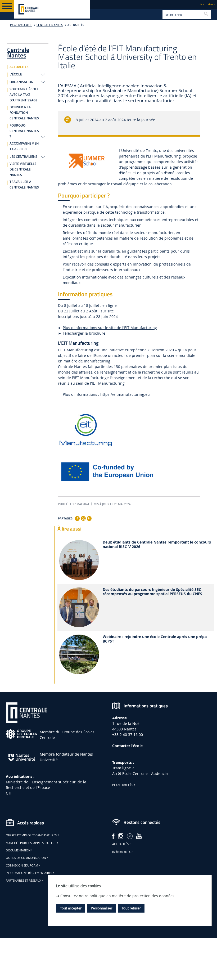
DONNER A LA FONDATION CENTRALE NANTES (24, 112)
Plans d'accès (122, 785)
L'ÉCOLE (16, 74)
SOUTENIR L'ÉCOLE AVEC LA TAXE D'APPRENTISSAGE (24, 94)
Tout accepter (71, 908)
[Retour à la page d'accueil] (52, 9)
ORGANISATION (21, 82)
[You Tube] (139, 835)
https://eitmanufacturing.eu (125, 394)
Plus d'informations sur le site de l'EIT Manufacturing (110, 327)
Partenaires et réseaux (23, 880)
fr (201, 4)
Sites (210, 4)
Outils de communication (26, 858)
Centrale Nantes (50, 25)
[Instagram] (121, 835)
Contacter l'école (127, 745)
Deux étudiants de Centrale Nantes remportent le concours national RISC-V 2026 (157, 544)
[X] (83, 518)
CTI (8, 793)
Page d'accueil (21, 25)
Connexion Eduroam (22, 865)
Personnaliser (101, 908)
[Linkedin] (89, 518)
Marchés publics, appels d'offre (31, 843)
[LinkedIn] (130, 835)
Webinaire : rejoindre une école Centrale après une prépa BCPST (155, 639)
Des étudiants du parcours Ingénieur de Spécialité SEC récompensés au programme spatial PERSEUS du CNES (152, 591)
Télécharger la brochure (84, 333)
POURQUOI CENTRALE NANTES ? (24, 131)
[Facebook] (77, 518)
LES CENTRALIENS (23, 157)
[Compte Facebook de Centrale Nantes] (113, 835)
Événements (121, 852)
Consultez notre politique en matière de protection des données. (117, 895)
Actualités (120, 844)
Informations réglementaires (29, 873)
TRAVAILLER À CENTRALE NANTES (24, 185)
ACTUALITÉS (75, 25)
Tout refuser (131, 908)
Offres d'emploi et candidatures (31, 835)
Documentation (18, 850)
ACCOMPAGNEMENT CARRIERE (24, 146)
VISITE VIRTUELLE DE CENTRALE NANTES (23, 169)
